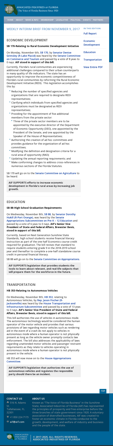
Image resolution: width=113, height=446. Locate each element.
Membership (47, 20)
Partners (98, 20)
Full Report (90, 33)
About (19, 20)
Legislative (62, 20)
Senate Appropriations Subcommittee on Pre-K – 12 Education (39, 219)
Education (90, 52)
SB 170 (44, 52)
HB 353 (48, 297)
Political (76, 20)
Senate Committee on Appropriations (56, 259)
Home (10, 20)
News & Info (31, 20)
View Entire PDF (93, 67)
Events (87, 20)
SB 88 (47, 214)
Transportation (93, 59)
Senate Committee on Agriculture (55, 173)
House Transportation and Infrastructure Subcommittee (41, 305)
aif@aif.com (17, 421)
